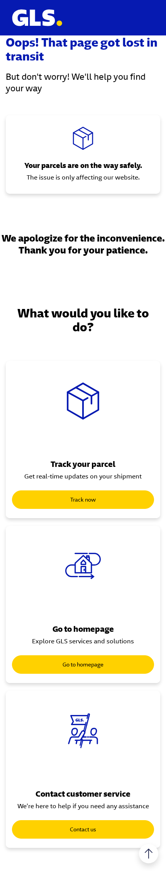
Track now (83, 499)
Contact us (83, 829)
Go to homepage (83, 664)
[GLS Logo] (37, 18)
